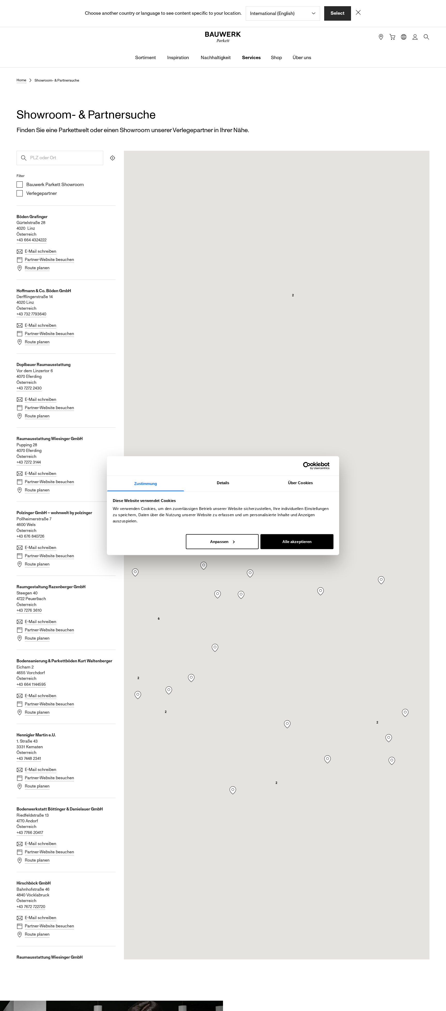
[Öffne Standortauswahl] (404, 37)
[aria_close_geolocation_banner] (358, 13)
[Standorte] (381, 37)
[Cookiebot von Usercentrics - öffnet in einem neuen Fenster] (310, 466)
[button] (250, 573)
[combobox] (283, 13)
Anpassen (219, 541)
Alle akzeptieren (297, 541)
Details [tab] (223, 482)
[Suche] (426, 37)
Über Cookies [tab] (300, 482)
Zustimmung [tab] (145, 483)
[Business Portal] (415, 37)
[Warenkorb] (392, 37)
